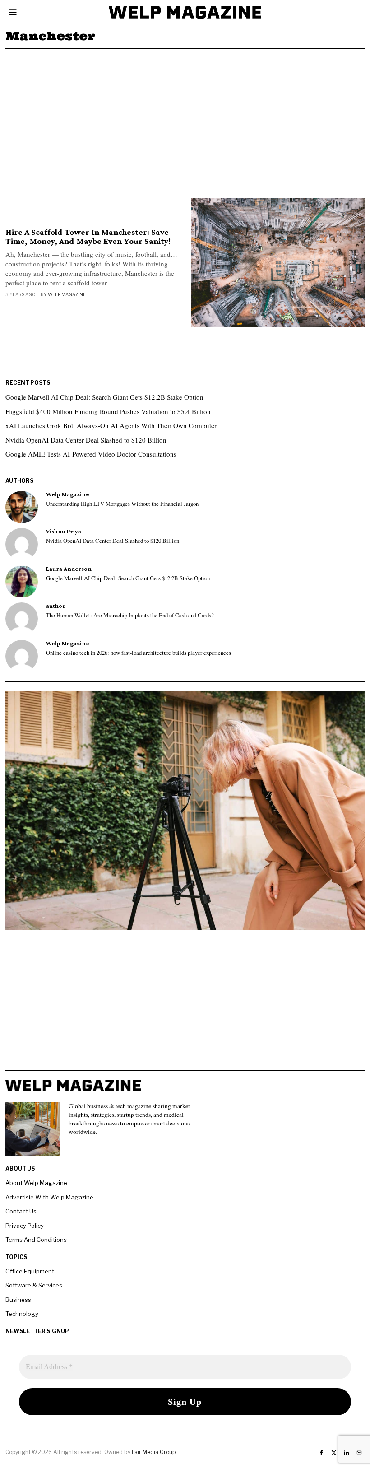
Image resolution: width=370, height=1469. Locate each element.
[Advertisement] (185, 116)
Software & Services (33, 1285)
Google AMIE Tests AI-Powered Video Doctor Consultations (90, 453)
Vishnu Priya (63, 531)
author (55, 605)
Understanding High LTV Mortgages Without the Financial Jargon (122, 504)
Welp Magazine (67, 294)
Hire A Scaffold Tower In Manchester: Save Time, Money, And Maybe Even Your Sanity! (88, 237)
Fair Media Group (154, 1452)
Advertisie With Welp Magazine (49, 1197)
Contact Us (21, 1211)
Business (18, 1299)
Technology (21, 1313)
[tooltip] (21, 507)
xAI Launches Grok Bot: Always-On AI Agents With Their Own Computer (111, 425)
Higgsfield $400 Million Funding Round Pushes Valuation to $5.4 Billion (108, 411)
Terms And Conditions (36, 1239)
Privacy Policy (24, 1225)
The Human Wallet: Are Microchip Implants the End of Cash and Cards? (130, 615)
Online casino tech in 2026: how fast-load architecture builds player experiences (138, 653)
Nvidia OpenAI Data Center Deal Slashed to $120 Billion (85, 439)
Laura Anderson (69, 568)
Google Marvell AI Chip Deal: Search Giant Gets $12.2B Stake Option (104, 396)
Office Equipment (29, 1271)
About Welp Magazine (36, 1182)
